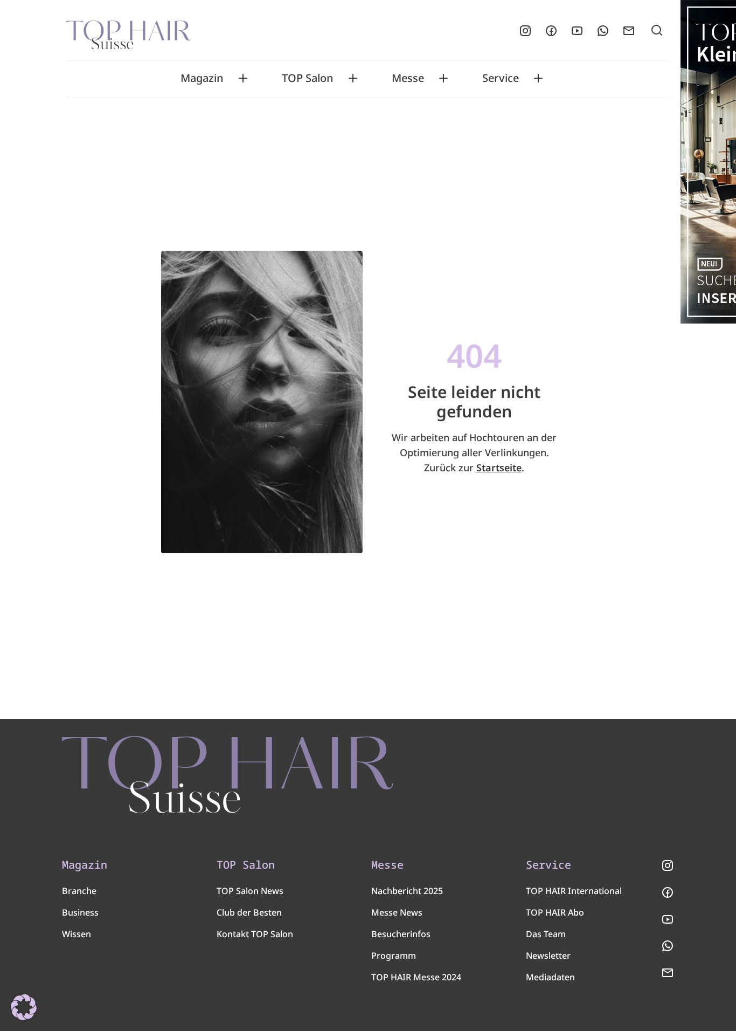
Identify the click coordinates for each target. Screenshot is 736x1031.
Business (80, 912)
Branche (79, 891)
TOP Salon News (250, 891)
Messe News (396, 912)
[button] (23, 1007)
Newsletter (548, 955)
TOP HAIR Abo (555, 912)
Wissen (76, 934)
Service (500, 78)
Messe (408, 78)
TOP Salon (308, 78)
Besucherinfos (401, 934)
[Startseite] (128, 30)
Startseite (499, 467)
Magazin (202, 78)
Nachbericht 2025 (407, 891)
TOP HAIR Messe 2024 (416, 977)
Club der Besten (249, 912)
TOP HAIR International (574, 891)
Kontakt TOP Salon (255, 934)
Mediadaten (550, 977)
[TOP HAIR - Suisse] (227, 774)
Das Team (546, 934)
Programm (393, 955)
